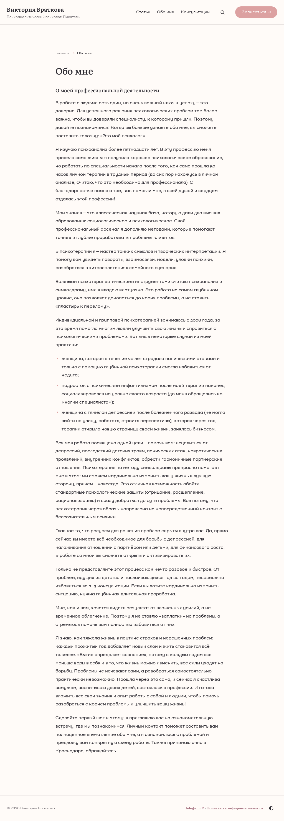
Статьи (143, 11)
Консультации (195, 11)
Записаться (254, 11)
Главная (62, 53)
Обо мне (165, 11)
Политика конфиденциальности (235, 808)
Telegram (193, 808)
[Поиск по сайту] (222, 12)
